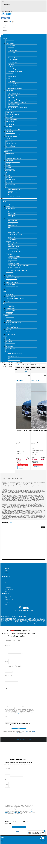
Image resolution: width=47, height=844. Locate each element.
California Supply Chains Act (15, 189)
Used (14, 362)
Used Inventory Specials (11, 116)
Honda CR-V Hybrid (13, 87)
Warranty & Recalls (10, 170)
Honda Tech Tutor (10, 169)
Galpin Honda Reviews (13, 193)
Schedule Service (10, 153)
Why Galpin (8, 175)
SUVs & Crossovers (10, 45)
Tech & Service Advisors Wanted (13, 158)
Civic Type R (11, 64)
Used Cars (5, 110)
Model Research (9, 90)
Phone (6, 716)
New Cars (5, 38)
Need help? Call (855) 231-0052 (23, 739)
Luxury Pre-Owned (10, 121)
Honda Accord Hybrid (13, 69)
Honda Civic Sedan (12, 57)
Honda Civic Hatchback (13, 61)
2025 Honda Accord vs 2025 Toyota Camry (18, 102)
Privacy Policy (26, 731)
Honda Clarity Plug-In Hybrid (15, 71)
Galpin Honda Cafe (12, 186)
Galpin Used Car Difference (12, 114)
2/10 (26, 371)
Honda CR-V (11, 49)
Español (3, 1)
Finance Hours (9, 141)
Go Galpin (5, 172)
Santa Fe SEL (20, 380)
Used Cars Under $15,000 (11, 123)
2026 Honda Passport (13, 99)
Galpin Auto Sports (10, 179)
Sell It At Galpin (9, 181)
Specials (4, 291)
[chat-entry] (42, 838)
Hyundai (22, 362)
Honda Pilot (10, 54)
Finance (4, 139)
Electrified (8, 78)
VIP (2, 841)
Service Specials (9, 131)
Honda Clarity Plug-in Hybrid (15, 88)
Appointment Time (8, 675)
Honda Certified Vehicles (11, 119)
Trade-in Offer (8, 109)
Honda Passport (12, 52)
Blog (9, 194)
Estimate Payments (10, 145)
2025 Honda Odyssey (13, 106)
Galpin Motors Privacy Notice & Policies (19, 713)
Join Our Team (9, 182)
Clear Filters (43, 365)
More (6, 187)
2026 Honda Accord (13, 92)
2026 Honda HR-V (12, 97)
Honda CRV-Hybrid (12, 50)
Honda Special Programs (11, 136)
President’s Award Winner (14, 196)
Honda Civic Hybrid (12, 62)
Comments (7, 815)
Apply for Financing (10, 146)
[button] (7, 11)
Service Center (9, 160)
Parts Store (8, 167)
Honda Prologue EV (10, 42)
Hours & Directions (10, 174)
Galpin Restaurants (10, 184)
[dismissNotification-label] (44, 831)
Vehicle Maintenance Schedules (13, 164)
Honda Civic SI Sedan (13, 59)
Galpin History (9, 177)
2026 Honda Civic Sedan (14, 93)
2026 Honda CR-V (12, 95)
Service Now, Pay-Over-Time (13, 162)
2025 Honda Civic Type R (14, 100)
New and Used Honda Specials (13, 129)
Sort (23, 364)
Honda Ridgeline (12, 76)
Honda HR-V (11, 47)
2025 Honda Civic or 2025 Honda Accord (17, 107)
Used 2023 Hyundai (20, 377)
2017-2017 (18, 362)
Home (1, 362)
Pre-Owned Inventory (8, 362)
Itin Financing (8, 150)
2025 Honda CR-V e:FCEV (14, 104)
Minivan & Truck (9, 73)
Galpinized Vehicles (10, 133)
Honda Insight (11, 68)
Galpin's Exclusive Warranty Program (14, 135)
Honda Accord (11, 66)
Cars (7, 55)
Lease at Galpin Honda (11, 143)
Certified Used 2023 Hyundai (37, 377)
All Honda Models (10, 40)
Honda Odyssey (12, 75)
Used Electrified (9, 117)
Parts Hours (8, 165)
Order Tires (8, 156)
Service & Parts (6, 151)
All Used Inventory (10, 112)
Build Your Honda (10, 43)
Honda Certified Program (12, 124)
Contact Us (10, 191)
